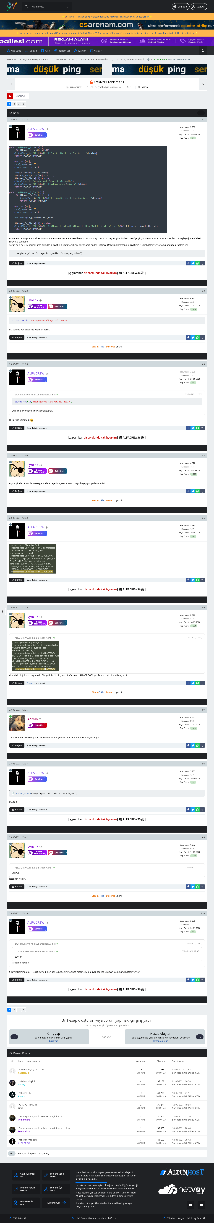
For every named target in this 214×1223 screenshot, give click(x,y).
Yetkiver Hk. (24, 1092)
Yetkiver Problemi (27, 1139)
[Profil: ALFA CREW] (17, 132)
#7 (203, 709)
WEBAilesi (12, 59)
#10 (203, 913)
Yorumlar (141, 1061)
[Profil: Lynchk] (17, 304)
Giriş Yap (182, 6)
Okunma (161, 1061)
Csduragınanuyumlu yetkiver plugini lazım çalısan (44, 1128)
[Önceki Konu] (11, 84)
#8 (203, 763)
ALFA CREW (75, 87)
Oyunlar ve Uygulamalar (36, 59)
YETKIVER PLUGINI (27, 1104)
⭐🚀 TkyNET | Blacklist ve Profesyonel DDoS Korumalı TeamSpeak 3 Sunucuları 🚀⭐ (107, 16)
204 (193, 138)
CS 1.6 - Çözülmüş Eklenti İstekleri (131, 59)
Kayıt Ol (200, 6)
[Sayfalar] (148, 59)
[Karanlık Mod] (203, 50)
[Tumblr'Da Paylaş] (202, 263)
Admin (29, 683)
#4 (203, 455)
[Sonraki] (23, 104)
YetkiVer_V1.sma (22, 793)
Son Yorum (178, 1061)
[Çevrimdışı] (10, 126)
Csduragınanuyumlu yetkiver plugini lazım (40, 1116)
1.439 (194, 728)
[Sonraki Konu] (203, 84)
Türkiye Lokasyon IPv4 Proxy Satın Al (186, 1218)
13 (141, 1069)
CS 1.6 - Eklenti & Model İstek (95, 59)
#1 (203, 119)
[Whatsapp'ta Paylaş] (197, 263)
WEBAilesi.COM (192, 1072)
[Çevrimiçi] (10, 716)
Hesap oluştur (160, 1040)
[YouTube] (190, 1205)
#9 (203, 837)
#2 (203, 290)
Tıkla (101, 346)
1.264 (194, 309)
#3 (203, 364)
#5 (203, 517)
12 (141, 1092)
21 (131, 87)
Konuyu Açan (34, 1061)
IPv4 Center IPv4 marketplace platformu (96, 1218)
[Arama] (26, 6)
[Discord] (201, 1205)
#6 (203, 607)
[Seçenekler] (201, 112)
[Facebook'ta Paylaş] (188, 263)
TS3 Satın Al (19, 1218)
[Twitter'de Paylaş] (193, 263)
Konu (20, 1061)
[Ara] (68, 6)
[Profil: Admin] (17, 723)
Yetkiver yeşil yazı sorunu (31, 1069)
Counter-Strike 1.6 (64, 59)
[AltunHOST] (181, 1172)
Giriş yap (53, 1040)
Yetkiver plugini (26, 1081)
